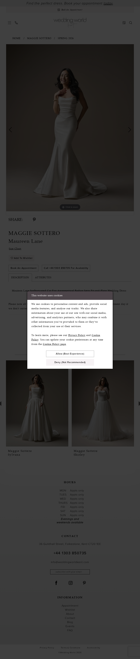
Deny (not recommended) (70, 362)
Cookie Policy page (54, 344)
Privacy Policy (77, 335)
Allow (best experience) (70, 354)
